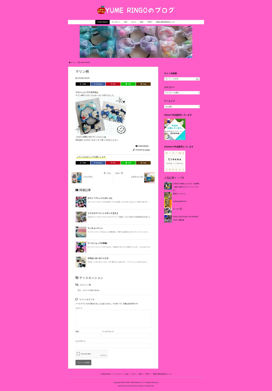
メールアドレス (108, 332)
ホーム (73, 62)
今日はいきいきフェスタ (98, 258)
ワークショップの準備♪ (98, 243)
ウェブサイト (80, 341)
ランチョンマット (95, 228)
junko (147, 150)
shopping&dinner (179, 201)
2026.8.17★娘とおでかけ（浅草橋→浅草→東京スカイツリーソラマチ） (186, 187)
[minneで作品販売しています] (174, 129)
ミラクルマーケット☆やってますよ (103, 213)
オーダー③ (177, 209)
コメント (78, 308)
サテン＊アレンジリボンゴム (100, 198)
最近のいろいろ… (179, 194)
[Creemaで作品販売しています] (174, 161)
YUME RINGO (85, 62)
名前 (77, 332)
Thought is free (148, 386)
